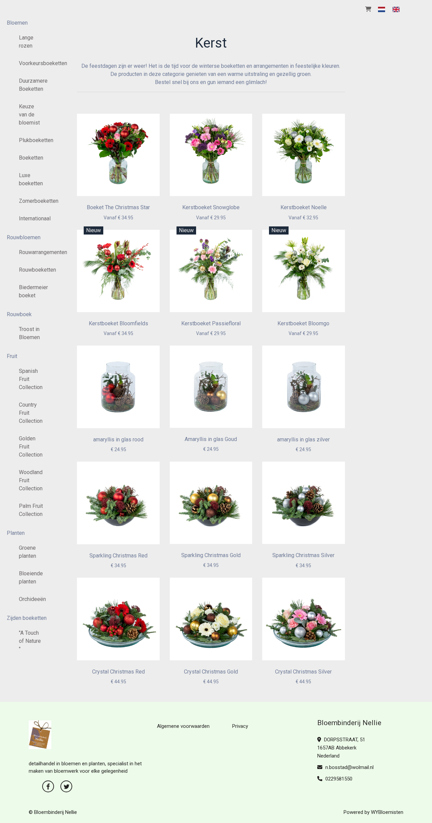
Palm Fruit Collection (31, 510)
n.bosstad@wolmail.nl (349, 767)
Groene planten (27, 552)
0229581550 (338, 779)
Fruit (12, 356)
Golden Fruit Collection (31, 446)
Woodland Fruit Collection (31, 480)
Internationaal (33, 218)
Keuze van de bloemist (29, 114)
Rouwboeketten (33, 270)
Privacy (240, 726)
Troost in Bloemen (29, 333)
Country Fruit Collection (31, 413)
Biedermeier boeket (33, 291)
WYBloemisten (387, 812)
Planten (16, 533)
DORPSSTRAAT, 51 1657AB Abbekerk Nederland (341, 748)
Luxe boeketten (31, 179)
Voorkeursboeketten (33, 63)
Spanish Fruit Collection (31, 379)
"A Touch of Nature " (30, 641)
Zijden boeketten (27, 618)
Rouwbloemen (23, 237)
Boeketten (31, 158)
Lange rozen (26, 41)
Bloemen (17, 23)
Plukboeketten (33, 140)
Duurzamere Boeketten (33, 85)
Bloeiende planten (31, 577)
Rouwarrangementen (33, 252)
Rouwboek (19, 314)
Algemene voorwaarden (183, 726)
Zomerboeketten (33, 201)
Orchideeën (32, 599)
